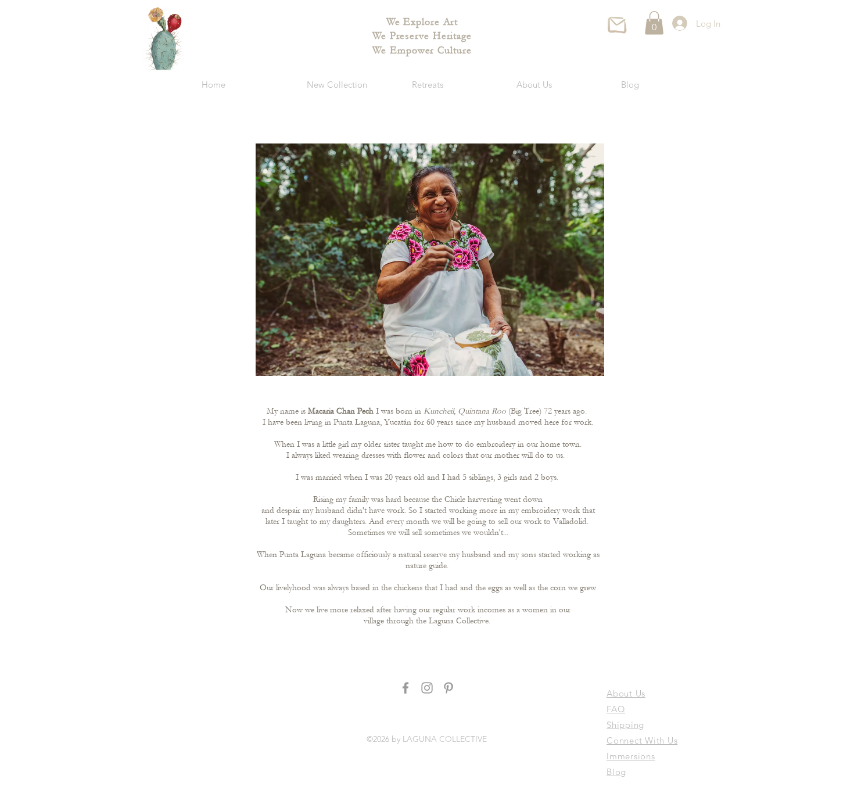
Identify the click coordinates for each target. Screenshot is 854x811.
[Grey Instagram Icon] (427, 687)
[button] (654, 23)
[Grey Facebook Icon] (405, 687)
